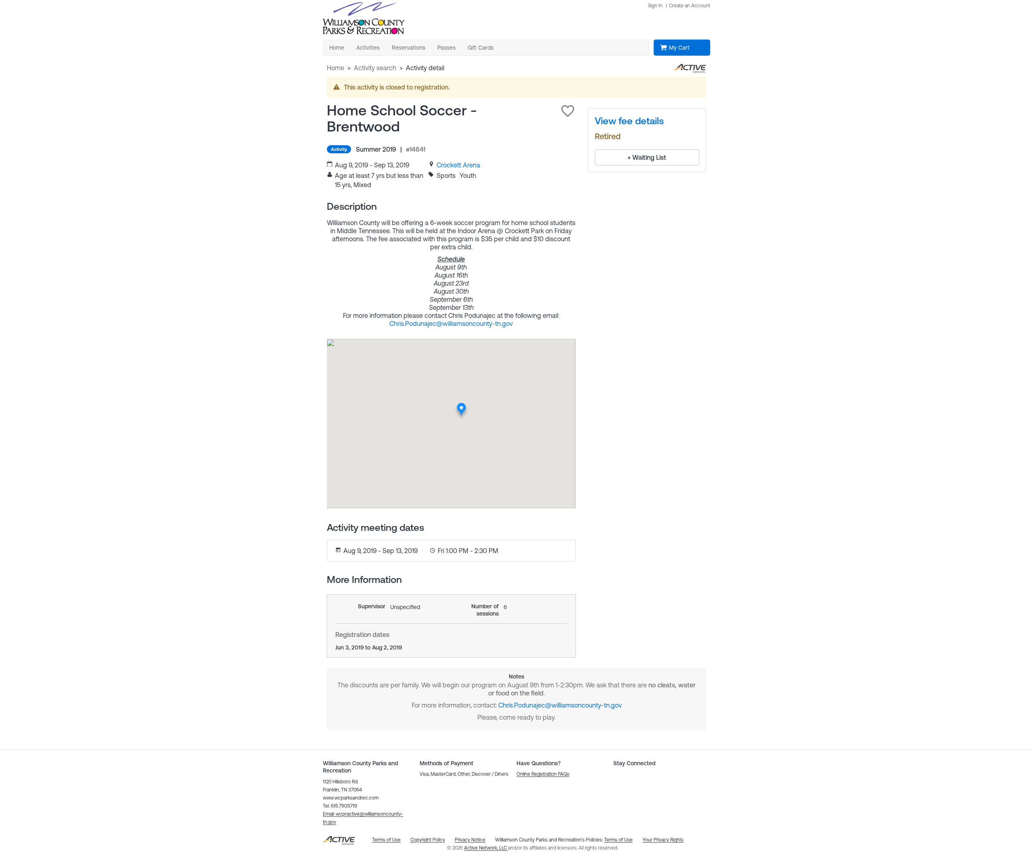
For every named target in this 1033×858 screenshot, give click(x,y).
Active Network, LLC (486, 848)
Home (335, 67)
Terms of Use (618, 840)
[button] (567, 110)
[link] (458, 165)
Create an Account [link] (689, 5)
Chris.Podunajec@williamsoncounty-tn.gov (451, 323)
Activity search (375, 67)
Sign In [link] (655, 5)
